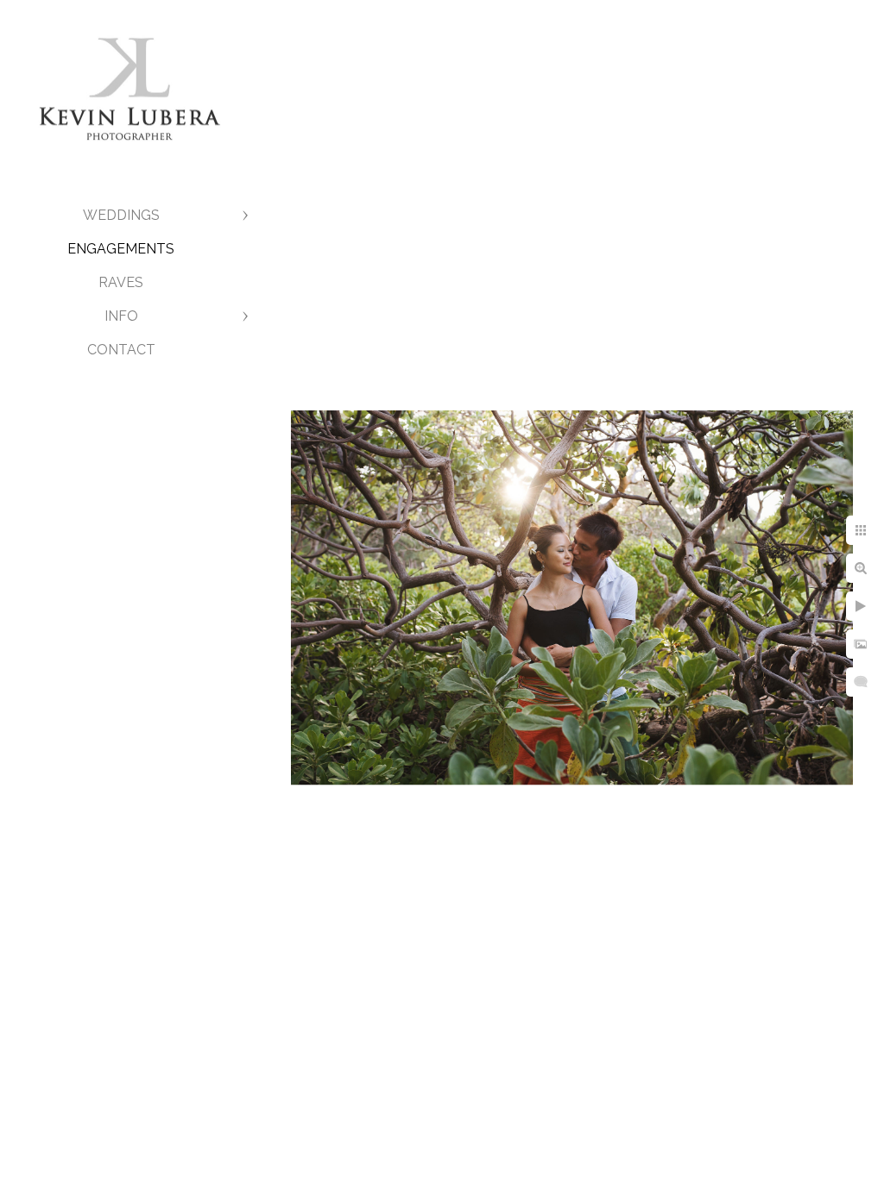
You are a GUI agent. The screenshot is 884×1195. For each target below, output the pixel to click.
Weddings (121, 215)
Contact (121, 349)
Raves (120, 282)
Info (121, 316)
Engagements (120, 249)
